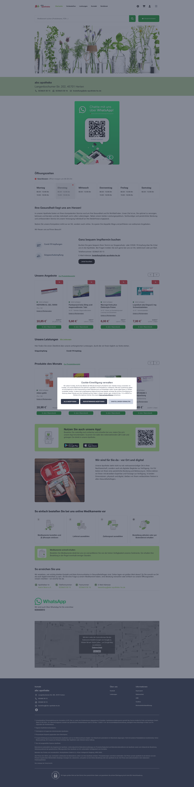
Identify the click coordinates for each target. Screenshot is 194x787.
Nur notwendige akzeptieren (93, 401)
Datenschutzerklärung (106, 395)
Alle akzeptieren (70, 401)
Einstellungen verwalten (120, 401)
